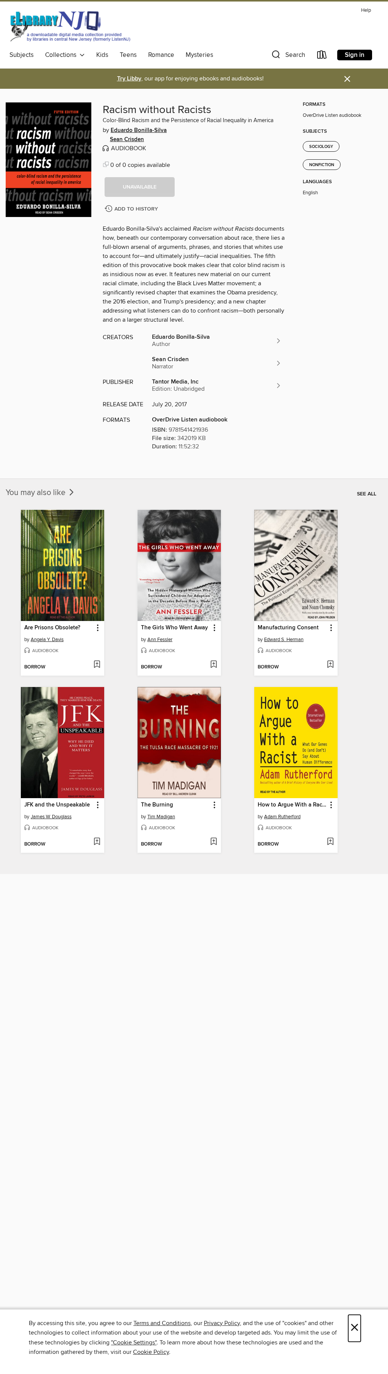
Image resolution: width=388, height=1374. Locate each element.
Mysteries (199, 55)
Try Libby (129, 79)
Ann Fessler (159, 640)
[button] (287, 56)
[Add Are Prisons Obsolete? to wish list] (97, 665)
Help (366, 10)
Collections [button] (62, 55)
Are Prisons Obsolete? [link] (52, 627)
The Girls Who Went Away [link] (174, 627)
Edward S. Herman (284, 640)
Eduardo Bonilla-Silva (139, 130)
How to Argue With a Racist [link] (292, 805)
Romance (161, 55)
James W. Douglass (51, 817)
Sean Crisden (127, 139)
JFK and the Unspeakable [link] (57, 805)
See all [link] (366, 493)
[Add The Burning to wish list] (213, 842)
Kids (102, 55)
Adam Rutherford (282, 817)
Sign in (355, 55)
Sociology (321, 146)
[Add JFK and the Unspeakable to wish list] (97, 842)
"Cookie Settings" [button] (133, 1342)
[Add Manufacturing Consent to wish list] (330, 665)
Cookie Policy (151, 1352)
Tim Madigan (161, 817)
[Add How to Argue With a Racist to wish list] (330, 842)
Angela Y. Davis (47, 640)
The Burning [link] (157, 805)
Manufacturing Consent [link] (288, 627)
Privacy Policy (222, 1323)
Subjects (21, 55)
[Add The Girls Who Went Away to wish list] (213, 665)
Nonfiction (321, 165)
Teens (128, 55)
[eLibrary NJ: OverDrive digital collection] (70, 26)
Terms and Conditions (162, 1323)
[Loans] (322, 56)
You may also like (36, 493)
